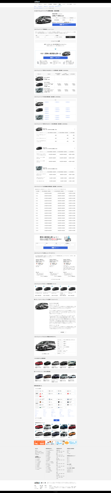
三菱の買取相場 (47, 460)
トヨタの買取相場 (48, 451)
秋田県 (57, 452)
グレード (47, 35)
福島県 (61, 452)
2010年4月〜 (68, 117)
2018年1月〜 (47, 111)
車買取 (60, 4)
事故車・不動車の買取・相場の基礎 (39, 452)
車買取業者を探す (46, 6)
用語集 (68, 452)
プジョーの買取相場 (48, 468)
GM (60, 413)
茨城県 (59, 456)
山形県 (59, 452)
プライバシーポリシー (62, 486)
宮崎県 (59, 477)
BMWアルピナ (53, 412)
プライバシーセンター (68, 486)
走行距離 (57, 35)
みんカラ (46, 487)
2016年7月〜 (58, 111)
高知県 (63, 473)
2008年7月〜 (47, 119)
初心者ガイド (68, 450)
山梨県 (57, 457)
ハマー (69, 413)
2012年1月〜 (68, 115)
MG (51, 414)
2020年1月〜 (47, 109)
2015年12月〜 (68, 111)
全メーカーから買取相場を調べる (50, 450)
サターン (69, 414)
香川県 (59, 473)
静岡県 (61, 463)
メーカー (37, 243)
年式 (36, 35)
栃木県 (61, 456)
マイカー (74, 4)
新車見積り (55, 4)
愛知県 (57, 463)
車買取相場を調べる (40, 6)
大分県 (57, 477)
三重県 (63, 463)
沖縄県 (57, 478)
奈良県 (57, 467)
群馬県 (63, 456)
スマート (44, 409)
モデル (47, 243)
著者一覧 (57, 487)
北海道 (57, 451)
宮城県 (63, 451)
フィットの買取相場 (37, 463)
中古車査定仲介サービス (70, 469)
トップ (36, 4)
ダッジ (36, 412)
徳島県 (57, 473)
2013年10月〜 (47, 115)
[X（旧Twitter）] (43, 483)
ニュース (64, 4)
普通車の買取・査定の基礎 (38, 451)
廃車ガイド (68, 451)
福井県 (57, 461)
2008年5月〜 (58, 119)
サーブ (52, 413)
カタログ (45, 4)
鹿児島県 (62, 477)
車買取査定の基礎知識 (51, 6)
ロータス (69, 412)
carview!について (51, 486)
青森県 (59, 451)
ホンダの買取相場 (48, 453)
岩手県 (61, 451)
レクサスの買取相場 (48, 452)
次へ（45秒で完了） (56, 57)
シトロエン (52, 409)
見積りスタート (64, 24)
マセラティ (61, 409)
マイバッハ (44, 413)
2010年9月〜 (58, 117)
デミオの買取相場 (37, 469)
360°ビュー (40, 4)
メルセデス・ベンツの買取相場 (49, 461)
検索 (56, 420)
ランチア (61, 414)
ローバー (44, 414)
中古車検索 (50, 4)
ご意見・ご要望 (73, 487)
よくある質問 (68, 453)
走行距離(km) (67, 243)
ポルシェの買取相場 (48, 467)
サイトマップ (59, 487)
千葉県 (57, 456)
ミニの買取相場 (47, 466)
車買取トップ (35, 6)
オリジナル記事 (69, 4)
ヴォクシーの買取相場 (37, 462)
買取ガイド (68, 458)
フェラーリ (69, 409)
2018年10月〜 (58, 109)
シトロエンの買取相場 (48, 469)
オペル (36, 414)
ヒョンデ (36, 413)
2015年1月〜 (47, 113)
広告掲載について (64, 487)
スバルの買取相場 (48, 459)
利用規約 (72, 486)
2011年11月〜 (47, 117)
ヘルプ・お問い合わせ (51, 488)
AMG (60, 412)
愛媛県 (61, 473)
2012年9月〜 (58, 115)
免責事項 (75, 486)
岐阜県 (59, 463)
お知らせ (58, 486)
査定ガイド (68, 457)
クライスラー (45, 412)
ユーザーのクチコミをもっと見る (55, 279)
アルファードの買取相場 (38, 461)
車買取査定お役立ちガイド (58, 6)
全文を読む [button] (62, 332)
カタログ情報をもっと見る (45, 353)
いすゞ (36, 409)
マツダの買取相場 (48, 458)
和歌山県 (60, 467)
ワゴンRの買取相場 (37, 464)
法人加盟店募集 (69, 487)
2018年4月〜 (68, 109)
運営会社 (55, 486)
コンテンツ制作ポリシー (52, 487)
